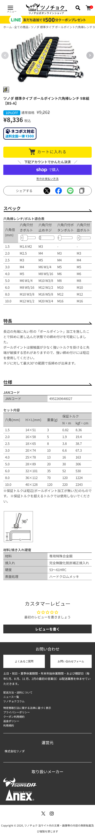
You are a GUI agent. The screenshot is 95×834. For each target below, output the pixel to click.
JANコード (11, 392)
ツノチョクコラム (14, 701)
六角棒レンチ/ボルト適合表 (23, 218)
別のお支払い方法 (47, 178)
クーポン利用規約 (14, 716)
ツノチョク (31, 825)
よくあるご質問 (24, 661)
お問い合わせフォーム (71, 661)
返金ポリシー (11, 721)
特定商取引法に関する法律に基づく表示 (27, 708)
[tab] (6, 89)
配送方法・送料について (17, 692)
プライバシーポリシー (16, 712)
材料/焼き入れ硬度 (17, 549)
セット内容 (11, 410)
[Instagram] (52, 814)
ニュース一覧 (11, 697)
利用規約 (8, 725)
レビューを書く (47, 629)
